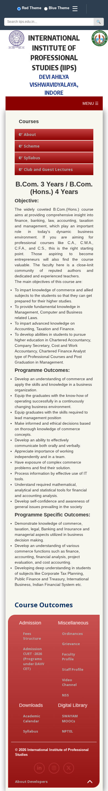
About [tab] (29, 134)
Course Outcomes (44, 604)
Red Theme (31, 8)
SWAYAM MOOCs (70, 718)
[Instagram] (54, 768)
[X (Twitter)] (68, 768)
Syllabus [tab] (31, 157)
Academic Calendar (31, 718)
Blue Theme (59, 8)
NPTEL (67, 731)
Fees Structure (32, 636)
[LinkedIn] (39, 768)
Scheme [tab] (31, 146)
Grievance (71, 643)
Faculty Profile (68, 656)
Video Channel (69, 682)
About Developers (31, 781)
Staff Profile (72, 669)
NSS (65, 695)
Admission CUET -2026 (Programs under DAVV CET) (33, 658)
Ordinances (72, 633)
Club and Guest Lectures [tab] (48, 169)
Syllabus (30, 731)
